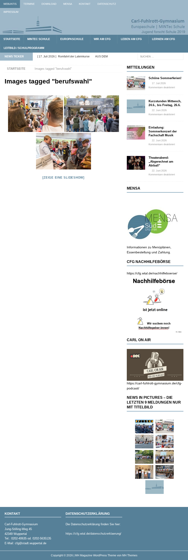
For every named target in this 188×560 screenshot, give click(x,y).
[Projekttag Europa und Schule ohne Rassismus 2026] (164, 472)
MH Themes (129, 555)
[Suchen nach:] (160, 56)
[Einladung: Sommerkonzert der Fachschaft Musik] (136, 132)
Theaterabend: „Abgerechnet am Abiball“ (161, 161)
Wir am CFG (102, 39)
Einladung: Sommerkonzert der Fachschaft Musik (163, 131)
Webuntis (10, 4)
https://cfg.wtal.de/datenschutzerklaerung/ (93, 533)
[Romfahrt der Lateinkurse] (144, 441)
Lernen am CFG (163, 39)
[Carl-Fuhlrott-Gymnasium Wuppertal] (94, 32)
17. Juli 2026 (159, 83)
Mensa (67, 4)
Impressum (10, 12)
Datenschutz (106, 4)
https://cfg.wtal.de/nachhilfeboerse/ (152, 273)
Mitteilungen (141, 67)
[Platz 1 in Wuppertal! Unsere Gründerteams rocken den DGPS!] (144, 472)
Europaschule (71, 39)
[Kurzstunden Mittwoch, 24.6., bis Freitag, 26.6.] (136, 106)
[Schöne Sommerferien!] (136, 83)
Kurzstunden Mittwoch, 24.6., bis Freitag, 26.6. (165, 103)
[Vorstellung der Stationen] (63, 151)
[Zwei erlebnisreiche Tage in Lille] (144, 457)
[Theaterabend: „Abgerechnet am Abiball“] (136, 163)
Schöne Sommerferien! (165, 78)
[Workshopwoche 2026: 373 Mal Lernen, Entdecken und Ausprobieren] (164, 441)
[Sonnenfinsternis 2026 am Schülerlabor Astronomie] (144, 426)
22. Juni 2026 (159, 110)
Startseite (11, 39)
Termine (29, 4)
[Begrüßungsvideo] (35, 113)
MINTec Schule (38, 39)
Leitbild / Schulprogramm (24, 48)
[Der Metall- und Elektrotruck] (91, 113)
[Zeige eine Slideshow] (63, 177)
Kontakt (85, 4)
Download (48, 4)
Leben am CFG (131, 39)
